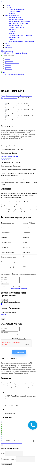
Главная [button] (7, 5)
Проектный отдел (15, 11)
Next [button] (3, 319)
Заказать (4, 314)
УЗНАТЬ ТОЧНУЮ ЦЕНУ (10, 157)
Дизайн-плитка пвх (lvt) (17, 27)
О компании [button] (9, 7)
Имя (2, 454)
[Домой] (3, 72)
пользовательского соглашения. (19, 288)
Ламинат (12, 39)
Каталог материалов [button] (12, 15)
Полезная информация (17, 9)
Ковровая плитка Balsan (9, 98)
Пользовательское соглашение (11, 443)
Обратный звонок (7, 51)
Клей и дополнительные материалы (21, 41)
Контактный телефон (8, 459)
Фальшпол (12, 33)
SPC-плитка (13, 29)
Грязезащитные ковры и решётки (20, 35)
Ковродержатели (14, 37)
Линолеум (12, 31)
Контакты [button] (8, 47)
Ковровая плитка (15, 17)
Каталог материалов (13, 96)
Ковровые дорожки (15, 25)
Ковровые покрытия (16, 19)
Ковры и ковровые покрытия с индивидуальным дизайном (19, 22)
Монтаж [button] (8, 43)
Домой (3, 96)
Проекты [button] (8, 45)
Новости (12, 13)
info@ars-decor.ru (21, 53)
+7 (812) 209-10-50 (7, 53)
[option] (19, 308)
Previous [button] (4, 300)
